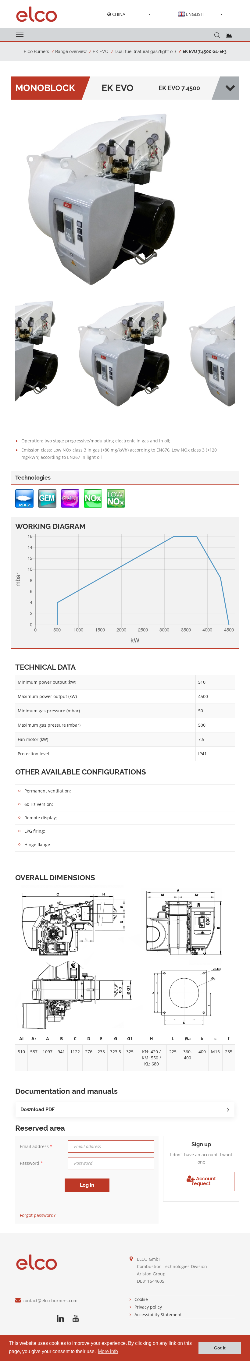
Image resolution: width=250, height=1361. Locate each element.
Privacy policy (148, 1307)
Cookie (141, 1299)
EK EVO (101, 51)
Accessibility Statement (158, 1314)
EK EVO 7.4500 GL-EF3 (205, 51)
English (195, 14)
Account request (204, 1181)
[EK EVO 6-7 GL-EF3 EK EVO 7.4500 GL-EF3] (103, 198)
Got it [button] (220, 1347)
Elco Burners (36, 51)
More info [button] (108, 1351)
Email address (36, 1146)
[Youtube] (75, 1318)
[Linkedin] (60, 1318)
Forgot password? (37, 1215)
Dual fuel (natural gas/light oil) (145, 51)
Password (31, 1163)
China (118, 14)
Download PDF (37, 1109)
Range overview (71, 51)
